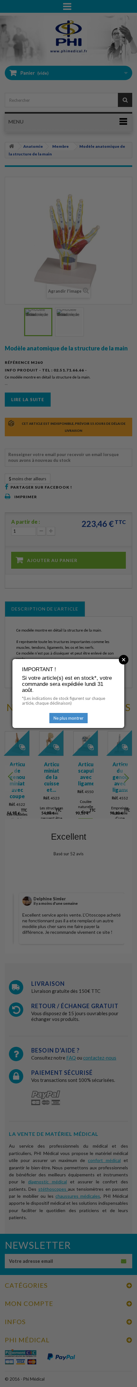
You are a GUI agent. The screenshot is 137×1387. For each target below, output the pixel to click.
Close (123, 659)
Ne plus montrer (68, 718)
